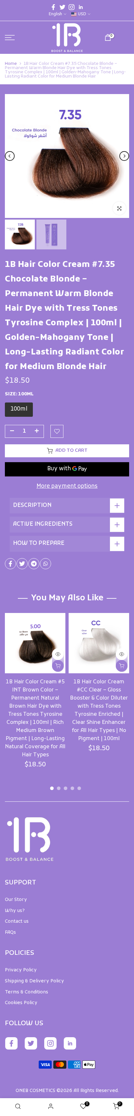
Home (11, 64)
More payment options (67, 486)
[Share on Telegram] (33, 563)
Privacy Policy (21, 970)
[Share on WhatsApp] (45, 563)
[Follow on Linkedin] (81, 7)
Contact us (17, 921)
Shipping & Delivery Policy (34, 981)
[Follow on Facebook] (53, 7)
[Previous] (10, 156)
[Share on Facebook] (10, 563)
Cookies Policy (21, 1003)
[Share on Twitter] (22, 563)
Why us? (15, 911)
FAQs (10, 933)
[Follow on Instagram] (71, 7)
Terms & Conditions (26, 992)
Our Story (16, 900)
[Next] (124, 156)
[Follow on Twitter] (62, 7)
